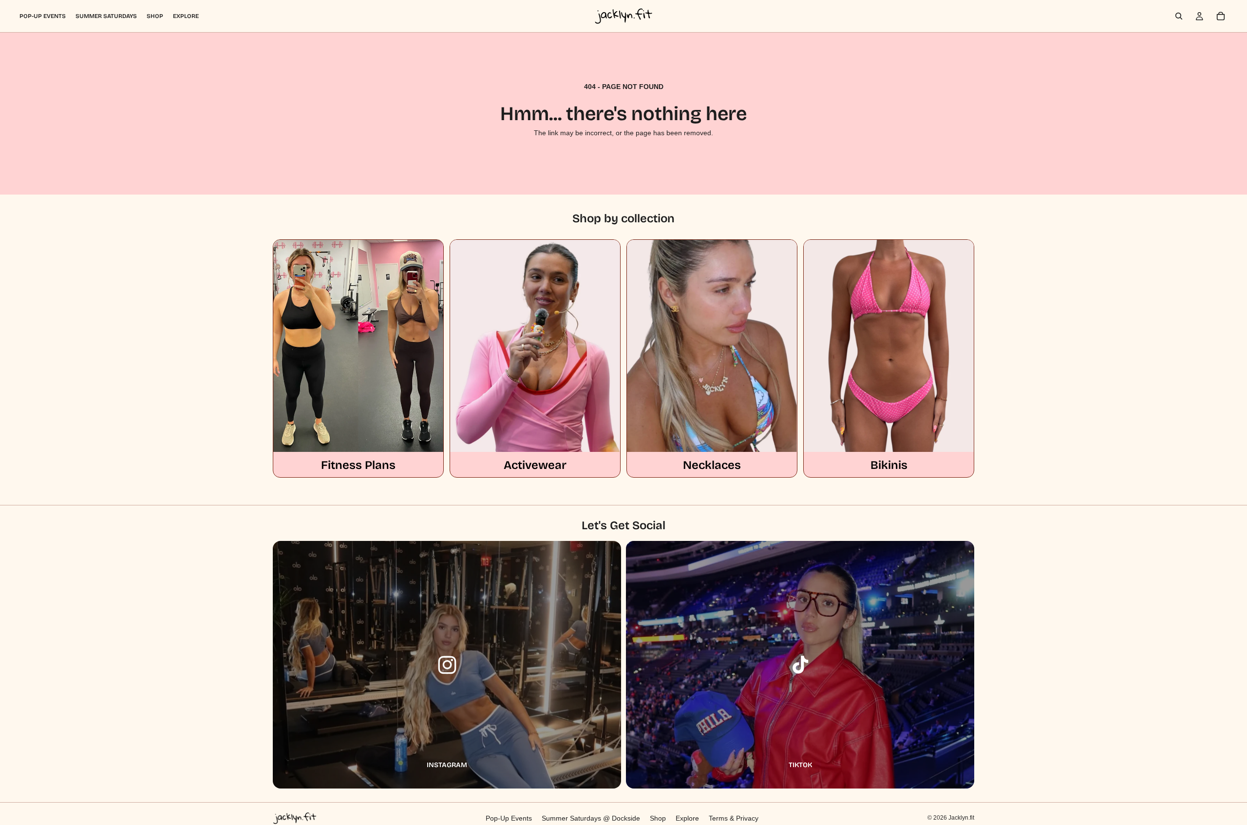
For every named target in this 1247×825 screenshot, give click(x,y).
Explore (687, 818)
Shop (658, 818)
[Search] (1179, 16)
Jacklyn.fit (961, 817)
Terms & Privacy (733, 818)
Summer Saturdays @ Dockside (591, 818)
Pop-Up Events (509, 818)
